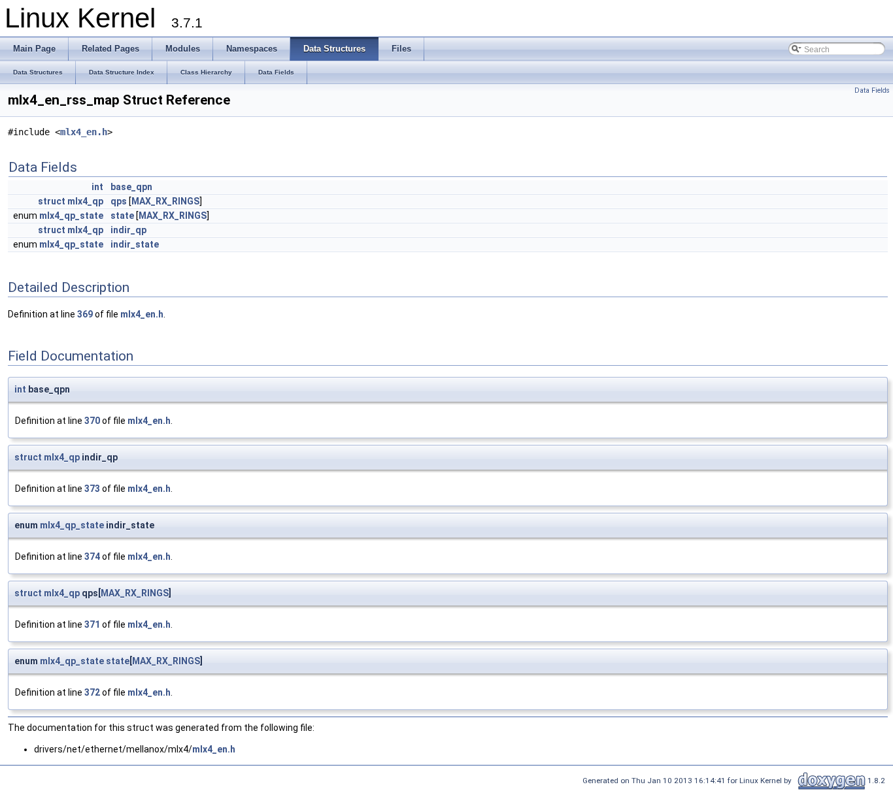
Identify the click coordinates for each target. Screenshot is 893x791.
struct (51, 201)
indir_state (134, 244)
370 (92, 420)
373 (92, 488)
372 (92, 692)
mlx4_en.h (83, 132)
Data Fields (872, 90)
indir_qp (128, 230)
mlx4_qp (85, 201)
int (97, 187)
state (122, 215)
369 (85, 314)
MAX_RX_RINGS (165, 201)
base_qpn (131, 187)
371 (92, 624)
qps (118, 201)
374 (92, 556)
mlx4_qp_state (71, 215)
